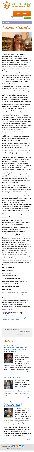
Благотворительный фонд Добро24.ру (17, 5)
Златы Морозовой (20, 386)
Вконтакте (13, 446)
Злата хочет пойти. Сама (12, 377)
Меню (6, 22)
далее (28, 371)
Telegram (23, 446)
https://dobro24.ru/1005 (25, 331)
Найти (27, 18)
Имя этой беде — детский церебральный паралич (13, 405)
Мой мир (20, 446)
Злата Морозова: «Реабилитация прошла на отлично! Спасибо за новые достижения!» (15, 349)
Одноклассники (17, 446)
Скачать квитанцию (8, 309)
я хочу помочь (22, 13)
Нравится (20, 334)
